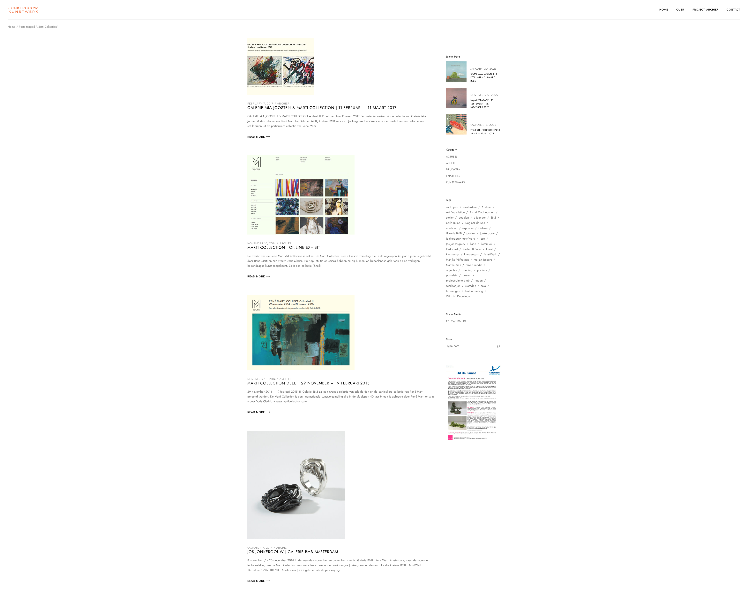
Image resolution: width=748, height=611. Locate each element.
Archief (283, 104)
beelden (464, 217)
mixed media (474, 265)
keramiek (486, 244)
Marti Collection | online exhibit (283, 247)
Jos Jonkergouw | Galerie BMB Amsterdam (292, 552)
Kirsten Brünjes (472, 249)
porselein (452, 275)
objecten (451, 270)
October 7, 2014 (260, 548)
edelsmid (452, 228)
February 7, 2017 (260, 104)
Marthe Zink (453, 265)
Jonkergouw (487, 233)
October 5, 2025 (483, 125)
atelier (450, 217)
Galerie (483, 228)
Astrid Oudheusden (482, 212)
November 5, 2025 (484, 95)
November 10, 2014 (261, 379)
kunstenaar (452, 254)
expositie (468, 228)
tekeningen (453, 291)
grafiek (471, 233)
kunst (489, 249)
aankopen (452, 207)
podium (482, 270)
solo (483, 286)
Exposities (453, 176)
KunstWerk (490, 254)
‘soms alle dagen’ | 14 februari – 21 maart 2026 (483, 77)
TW (453, 321)
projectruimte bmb (458, 280)
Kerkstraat (452, 249)
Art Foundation (455, 212)
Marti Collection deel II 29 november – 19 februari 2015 (308, 383)
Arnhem (486, 207)
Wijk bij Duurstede (458, 296)
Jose (482, 238)
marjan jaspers (483, 260)
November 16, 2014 (261, 243)
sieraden (470, 286)
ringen (479, 280)
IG (464, 321)
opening (467, 270)
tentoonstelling (474, 291)
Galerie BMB (454, 233)
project (466, 275)
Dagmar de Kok (475, 223)
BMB (493, 217)
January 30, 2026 (483, 69)
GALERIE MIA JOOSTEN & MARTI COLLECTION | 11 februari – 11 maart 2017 (322, 108)
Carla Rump (453, 223)
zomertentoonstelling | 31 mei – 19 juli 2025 (485, 131)
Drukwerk (453, 169)
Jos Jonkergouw (455, 244)
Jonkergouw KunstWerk (460, 238)
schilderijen (453, 286)
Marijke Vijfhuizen (457, 260)
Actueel (451, 157)
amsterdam (470, 207)
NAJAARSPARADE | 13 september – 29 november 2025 (481, 103)
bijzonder (480, 217)
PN (459, 321)
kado (473, 244)
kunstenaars (471, 254)
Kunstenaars (455, 182)
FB (447, 321)
